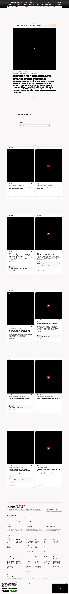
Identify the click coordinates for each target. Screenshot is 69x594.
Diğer (45, 550)
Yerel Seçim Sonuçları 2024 (29, 543)
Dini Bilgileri (37, 556)
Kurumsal (9, 576)
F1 (44, 546)
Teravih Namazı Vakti (10, 568)
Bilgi (44, 551)
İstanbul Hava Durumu (47, 558)
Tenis (45, 545)
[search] (49, 2)
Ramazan (27, 556)
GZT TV (22, 0)
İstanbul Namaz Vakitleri (11, 558)
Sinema (36, 546)
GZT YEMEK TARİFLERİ (28, 0)
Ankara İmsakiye (28, 561)
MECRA (37, 0)
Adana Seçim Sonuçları (29, 551)
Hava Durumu (46, 556)
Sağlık (36, 545)
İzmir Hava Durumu (47, 561)
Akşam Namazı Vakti (10, 566)
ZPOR (45, 0)
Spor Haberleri (56, 556)
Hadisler (36, 568)
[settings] (54, 2)
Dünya (8, 539)
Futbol (45, 542)
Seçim (27, 539)
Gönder (49, 125)
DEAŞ (27, 114)
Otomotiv (17, 543)
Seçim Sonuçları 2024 (29, 541)
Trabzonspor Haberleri (56, 563)
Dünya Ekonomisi (19, 542)
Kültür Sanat (37, 543)
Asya (8, 543)
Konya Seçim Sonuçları (29, 555)
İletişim (13, 576)
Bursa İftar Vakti (28, 567)
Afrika (8, 546)
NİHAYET (42, 0)
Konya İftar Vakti (28, 566)
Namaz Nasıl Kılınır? (38, 566)
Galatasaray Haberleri (56, 561)
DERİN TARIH (49, 0)
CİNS (39, 0)
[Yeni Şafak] (12, 2)
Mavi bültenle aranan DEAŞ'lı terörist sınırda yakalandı (34, 23)
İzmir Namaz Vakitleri (10, 561)
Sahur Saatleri (28, 571)
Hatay (24, 114)
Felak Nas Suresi (37, 563)
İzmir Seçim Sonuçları (29, 550)
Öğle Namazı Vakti (10, 563)
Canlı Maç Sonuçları (56, 566)
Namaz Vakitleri (10, 556)
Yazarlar (54, 539)
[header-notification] (51, 2)
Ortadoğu (8, 541)
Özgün (17, 556)
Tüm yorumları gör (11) (41, 270)
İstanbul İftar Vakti (28, 563)
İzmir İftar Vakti (28, 568)
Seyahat (36, 547)
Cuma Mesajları (37, 558)
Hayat (36, 539)
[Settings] (50, 4)
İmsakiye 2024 (28, 558)
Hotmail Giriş (18, 561)
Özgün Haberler (18, 558)
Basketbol (45, 541)
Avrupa (8, 542)
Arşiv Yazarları (55, 545)
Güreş (45, 547)
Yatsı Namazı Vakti (10, 567)
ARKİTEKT (53, 0)
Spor (45, 539)
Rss (17, 576)
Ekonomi (18, 539)
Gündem (19, 23)
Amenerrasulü (37, 561)
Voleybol (45, 543)
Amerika (8, 545)
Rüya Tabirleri (37, 570)
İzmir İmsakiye (28, 562)
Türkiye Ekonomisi (19, 541)
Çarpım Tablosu (18, 562)
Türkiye (23, 23)
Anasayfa (14, 23)
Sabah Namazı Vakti (10, 562)
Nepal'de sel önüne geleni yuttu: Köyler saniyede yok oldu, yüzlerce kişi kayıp (38, 6)
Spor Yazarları (55, 543)
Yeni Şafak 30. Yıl (37, 541)
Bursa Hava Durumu (47, 562)
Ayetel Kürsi (37, 562)
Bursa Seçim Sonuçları (29, 552)
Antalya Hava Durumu (47, 563)
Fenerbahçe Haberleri (56, 562)
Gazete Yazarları (55, 542)
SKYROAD (33, 0)
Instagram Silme (19, 563)
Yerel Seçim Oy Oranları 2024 (29, 546)
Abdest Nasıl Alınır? (38, 567)
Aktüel (36, 542)
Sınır (31, 114)
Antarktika (9, 547)
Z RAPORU (57, 0)
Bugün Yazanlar (55, 541)
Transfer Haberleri (56, 558)
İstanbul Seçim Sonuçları (30, 547)
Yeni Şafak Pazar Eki (38, 550)
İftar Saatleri (28, 570)
